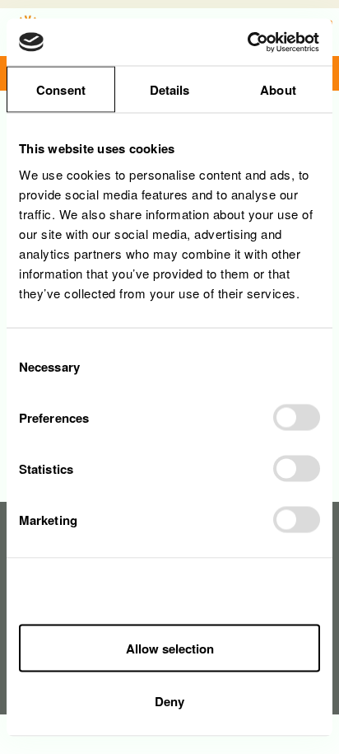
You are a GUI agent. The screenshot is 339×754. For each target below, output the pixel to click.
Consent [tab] (61, 90)
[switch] (296, 417)
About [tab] (278, 90)
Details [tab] (170, 90)
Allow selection (170, 648)
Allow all (169, 594)
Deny (169, 700)
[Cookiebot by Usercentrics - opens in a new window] (248, 42)
